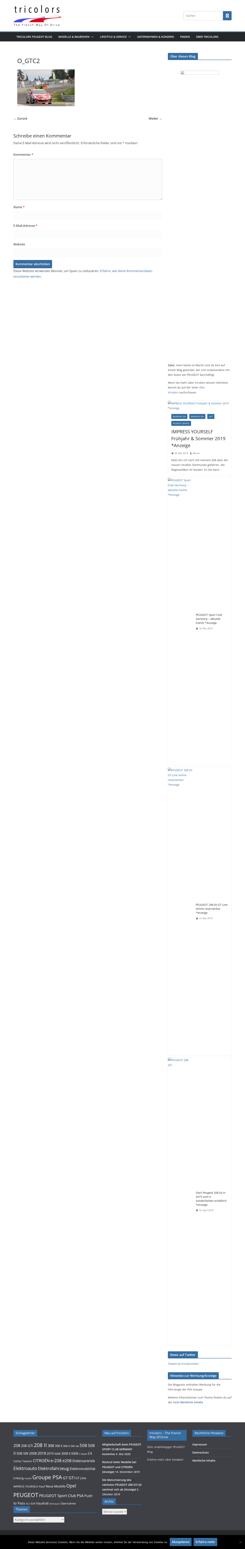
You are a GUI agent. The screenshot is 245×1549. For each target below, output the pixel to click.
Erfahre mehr (205, 1542)
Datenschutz (200, 1452)
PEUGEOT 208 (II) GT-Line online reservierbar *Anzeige (212, 909)
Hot (211, 416)
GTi (72, 1477)
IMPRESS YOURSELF (25, 1486)
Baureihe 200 (179, 416)
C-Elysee (83, 1454)
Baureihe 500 (197, 416)
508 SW (22, 1453)
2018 (42, 1453)
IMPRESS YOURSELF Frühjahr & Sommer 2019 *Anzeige (198, 438)
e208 (67, 1460)
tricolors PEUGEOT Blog (34, 37)
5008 (74, 1453)
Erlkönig (18, 1478)
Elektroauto (25, 1468)
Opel (71, 1486)
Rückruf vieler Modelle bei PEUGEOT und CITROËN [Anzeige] (119, 1466)
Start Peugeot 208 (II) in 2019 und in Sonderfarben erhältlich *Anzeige (211, 1199)
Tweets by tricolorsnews (183, 1364)
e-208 (56, 1460)
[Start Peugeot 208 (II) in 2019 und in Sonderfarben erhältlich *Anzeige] (180, 1201)
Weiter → (155, 118)
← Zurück (20, 118)
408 (77, 1446)
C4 (90, 1453)
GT (65, 1477)
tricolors (177, 1459)
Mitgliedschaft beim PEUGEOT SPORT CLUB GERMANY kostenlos (121, 1449)
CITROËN (41, 1460)
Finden (185, 37)
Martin (196, 453)
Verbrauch (54, 1503)
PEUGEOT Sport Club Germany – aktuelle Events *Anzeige (209, 619)
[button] (92, 36)
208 (16, 1445)
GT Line (80, 1478)
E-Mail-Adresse (25, 226)
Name (19, 207)
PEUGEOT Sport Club (57, 1495)
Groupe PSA (47, 1477)
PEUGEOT (25, 1495)
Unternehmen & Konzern (155, 37)
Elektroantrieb (83, 1461)
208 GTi (27, 1445)
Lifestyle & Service (113, 37)
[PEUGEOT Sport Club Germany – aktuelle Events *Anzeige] (180, 621)
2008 (33, 1453)
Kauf (42, 1486)
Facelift (28, 1478)
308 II (58, 1446)
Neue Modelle (56, 1486)
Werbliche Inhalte (191, 1402)
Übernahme (68, 1503)
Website (19, 244)
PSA (80, 1495)
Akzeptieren (180, 1542)
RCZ (28, 1503)
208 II (40, 1445)
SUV (32, 1503)
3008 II (65, 1453)
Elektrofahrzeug (53, 1468)
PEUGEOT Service (181, 423)
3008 (57, 1453)
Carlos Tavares (22, 1461)
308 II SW (69, 1446)
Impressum (199, 1444)
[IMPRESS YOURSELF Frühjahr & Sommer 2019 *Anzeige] (200, 405)
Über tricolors (207, 37)
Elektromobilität (82, 1468)
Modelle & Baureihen (74, 37)
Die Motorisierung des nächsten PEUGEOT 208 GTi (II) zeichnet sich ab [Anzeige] (121, 1484)
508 (83, 1445)
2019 (50, 1453)
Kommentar (23, 154)
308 (51, 1445)
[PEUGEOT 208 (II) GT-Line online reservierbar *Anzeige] (180, 911)
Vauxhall (42, 1503)
